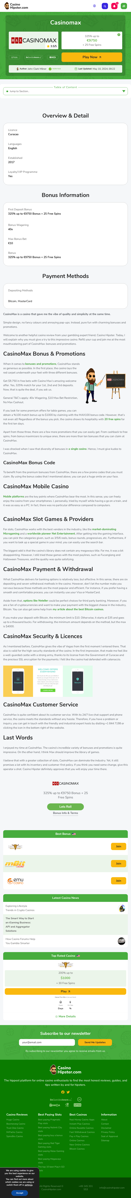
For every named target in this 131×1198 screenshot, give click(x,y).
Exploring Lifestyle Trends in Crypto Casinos (20, 908)
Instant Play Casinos (79, 1123)
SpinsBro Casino (14, 1136)
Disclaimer (106, 1128)
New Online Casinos (79, 1144)
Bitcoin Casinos (77, 1148)
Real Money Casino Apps (81, 1119)
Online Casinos (77, 1140)
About (104, 1119)
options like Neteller (35, 601)
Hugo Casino (12, 1119)
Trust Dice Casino (15, 1128)
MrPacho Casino (14, 1132)
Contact (105, 1123)
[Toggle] (124, 6)
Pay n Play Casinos (79, 1136)
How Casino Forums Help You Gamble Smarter (20, 941)
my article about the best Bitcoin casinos (78, 609)
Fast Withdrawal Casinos (82, 1132)
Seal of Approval (109, 1136)
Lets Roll (65, 807)
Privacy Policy (108, 1132)
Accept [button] (19, 1192)
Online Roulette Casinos (81, 1128)
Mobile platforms (13, 496)
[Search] (105, 6)
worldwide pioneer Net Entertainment (51, 533)
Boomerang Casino (15, 1123)
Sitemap (105, 1140)
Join (118, 846)
